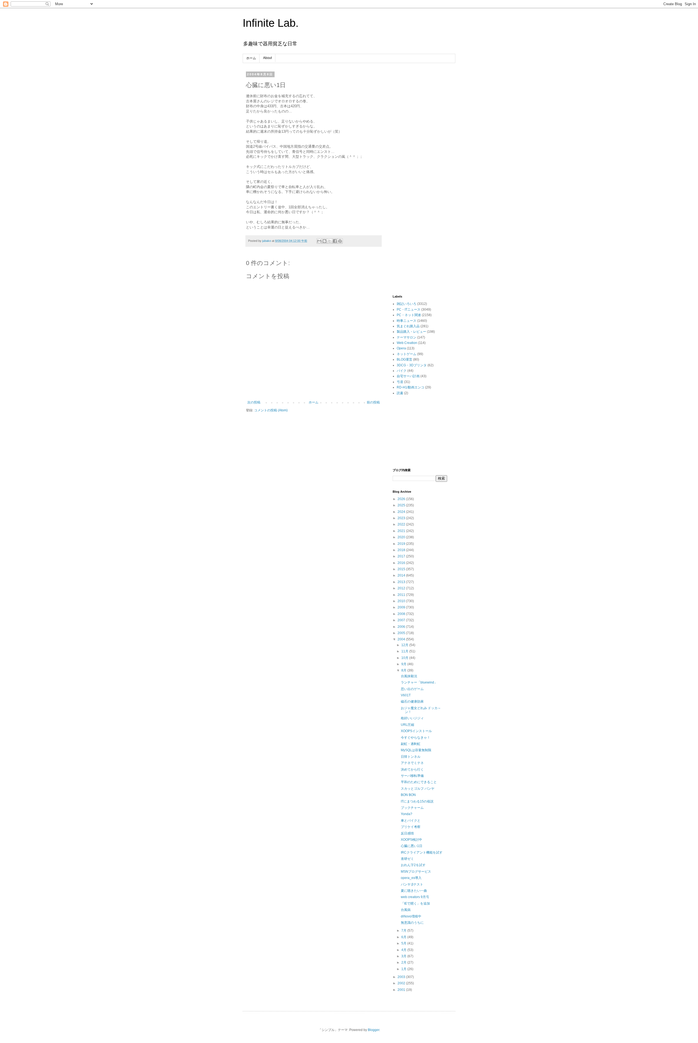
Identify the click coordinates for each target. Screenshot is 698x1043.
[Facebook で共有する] (335, 241)
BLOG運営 (404, 359)
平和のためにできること (419, 782)
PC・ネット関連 (409, 315)
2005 (402, 633)
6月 (404, 937)
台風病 (406, 910)
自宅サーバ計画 (408, 376)
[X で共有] (329, 241)
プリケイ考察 (410, 827)
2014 (402, 575)
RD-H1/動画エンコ (410, 387)
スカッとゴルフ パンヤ (417, 789)
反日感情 (407, 833)
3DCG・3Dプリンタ (412, 365)
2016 (402, 563)
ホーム (251, 58)
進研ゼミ (407, 859)
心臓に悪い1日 (411, 846)
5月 (404, 943)
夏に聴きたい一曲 (414, 891)
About (267, 58)
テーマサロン (406, 337)
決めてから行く (412, 769)
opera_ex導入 (411, 878)
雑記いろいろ (406, 304)
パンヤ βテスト (412, 884)
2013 (402, 582)
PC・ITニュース (408, 309)
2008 (402, 614)
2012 (402, 588)
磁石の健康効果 (412, 701)
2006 (402, 627)
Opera (401, 348)
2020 (402, 537)
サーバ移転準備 (412, 776)
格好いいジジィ (412, 718)
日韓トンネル (410, 757)
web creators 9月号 (415, 897)
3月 (404, 956)
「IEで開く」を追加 (415, 903)
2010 (402, 601)
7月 (404, 930)
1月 (404, 969)
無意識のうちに (412, 923)
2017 (402, 556)
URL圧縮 (407, 725)
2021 (402, 531)
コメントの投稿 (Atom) (271, 410)
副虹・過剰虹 (410, 744)
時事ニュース (406, 321)
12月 (405, 645)
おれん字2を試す (413, 865)
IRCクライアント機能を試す (422, 852)
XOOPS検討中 (411, 840)
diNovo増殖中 (411, 916)
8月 (404, 670)
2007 (402, 620)
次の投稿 (253, 402)
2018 (402, 550)
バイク (402, 371)
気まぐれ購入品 (408, 326)
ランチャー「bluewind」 (419, 682)
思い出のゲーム (412, 689)
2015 (402, 569)
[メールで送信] (319, 241)
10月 (405, 658)
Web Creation (407, 343)
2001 (402, 990)
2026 (402, 499)
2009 (402, 607)
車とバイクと (410, 820)
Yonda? (406, 814)
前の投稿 (373, 402)
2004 (402, 639)
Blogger (373, 1030)
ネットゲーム (406, 354)
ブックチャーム (412, 808)
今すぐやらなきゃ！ (415, 737)
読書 (400, 393)
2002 (402, 983)
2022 (402, 524)
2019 (402, 544)
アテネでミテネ (412, 763)
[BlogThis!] (324, 241)
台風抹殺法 (409, 676)
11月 (405, 651)
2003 (402, 977)
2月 (404, 962)
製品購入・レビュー (411, 332)
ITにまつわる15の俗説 (417, 801)
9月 (404, 664)
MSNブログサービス (416, 871)
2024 (402, 512)
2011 (402, 595)
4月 (404, 950)
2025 (402, 505)
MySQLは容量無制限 (416, 750)
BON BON (408, 795)
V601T (406, 695)
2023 (402, 518)
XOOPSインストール (416, 731)
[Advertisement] (420, 154)
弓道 (400, 382)
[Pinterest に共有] (340, 241)
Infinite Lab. (271, 23)
